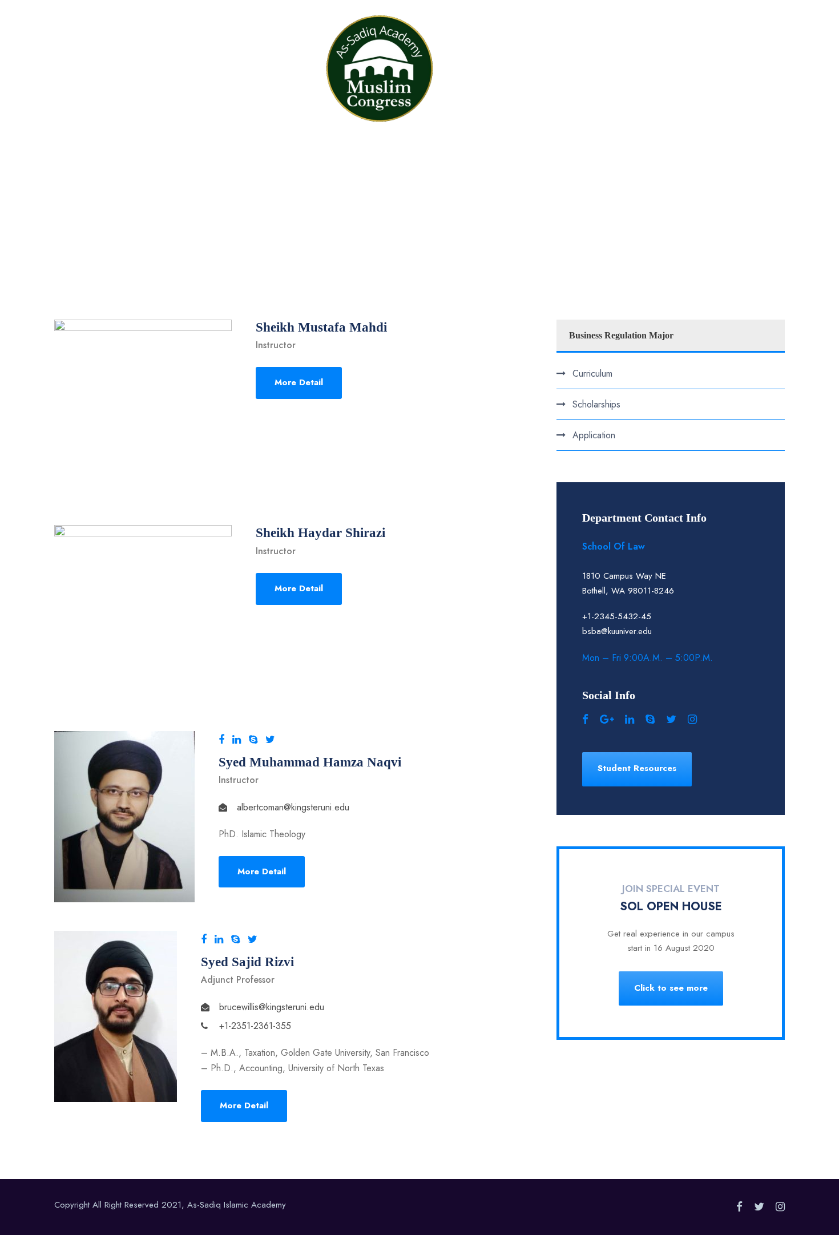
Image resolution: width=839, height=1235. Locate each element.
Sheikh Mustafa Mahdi (321, 327)
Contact (595, 42)
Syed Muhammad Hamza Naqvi (310, 762)
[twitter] (270, 739)
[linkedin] (236, 739)
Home (230, 42)
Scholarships (596, 404)
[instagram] (692, 719)
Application (593, 435)
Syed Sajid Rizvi (247, 962)
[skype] (253, 739)
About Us (282, 42)
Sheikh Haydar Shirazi (320, 533)
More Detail (299, 382)
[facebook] (221, 739)
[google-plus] (607, 719)
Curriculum (592, 373)
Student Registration (513, 42)
